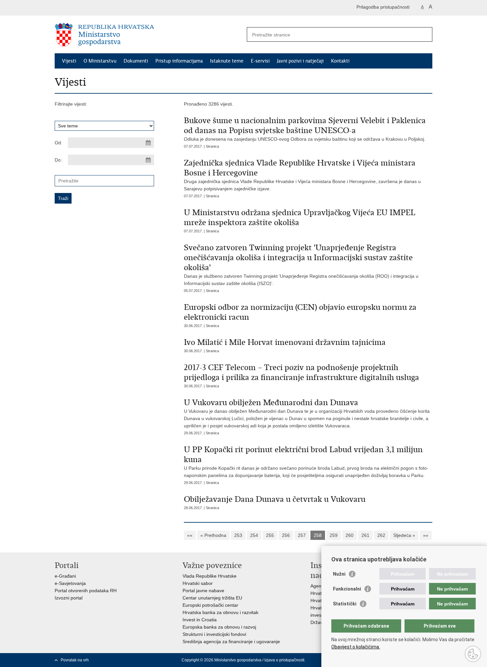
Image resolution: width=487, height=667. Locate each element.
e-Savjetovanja (70, 583)
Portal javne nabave (203, 590)
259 (334, 535)
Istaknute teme (227, 61)
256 (286, 535)
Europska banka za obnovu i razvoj (219, 627)
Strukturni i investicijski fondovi (214, 634)
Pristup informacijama (179, 61)
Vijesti (69, 61)
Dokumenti (136, 61)
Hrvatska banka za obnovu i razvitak (220, 612)
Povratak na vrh (75, 660)
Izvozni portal (68, 597)
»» (425, 535)
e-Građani (65, 576)
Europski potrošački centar (210, 605)
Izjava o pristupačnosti (284, 660)
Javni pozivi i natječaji (300, 61)
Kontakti (340, 61)
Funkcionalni (347, 589)
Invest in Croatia (200, 619)
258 (318, 535)
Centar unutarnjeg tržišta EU (212, 597)
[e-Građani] (83, 7)
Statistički (344, 603)
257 (302, 535)
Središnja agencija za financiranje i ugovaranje (231, 641)
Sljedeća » (404, 535)
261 (365, 535)
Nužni (339, 574)
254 (254, 535)
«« (189, 535)
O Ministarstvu (99, 61)
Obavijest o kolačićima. (355, 646)
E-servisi (260, 61)
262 (381, 535)
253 (238, 535)
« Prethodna (213, 535)
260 (349, 535)
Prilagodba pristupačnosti (382, 7)
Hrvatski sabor (198, 583)
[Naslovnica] (149, 35)
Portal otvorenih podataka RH (86, 590)
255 (270, 535)
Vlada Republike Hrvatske (210, 576)
